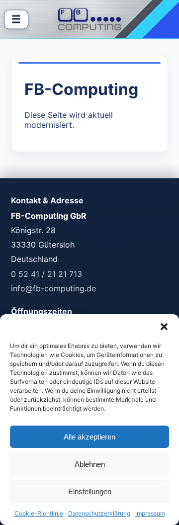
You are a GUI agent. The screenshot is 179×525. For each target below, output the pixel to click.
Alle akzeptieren (89, 437)
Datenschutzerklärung (99, 513)
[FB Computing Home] (89, 19)
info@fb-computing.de (53, 288)
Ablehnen (90, 464)
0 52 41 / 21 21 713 (46, 274)
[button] (164, 327)
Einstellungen (89, 491)
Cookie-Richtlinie (38, 513)
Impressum (150, 513)
